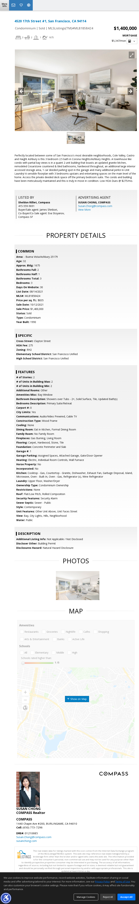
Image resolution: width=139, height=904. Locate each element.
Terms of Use (122, 881)
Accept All (126, 897)
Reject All (108, 897)
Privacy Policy (102, 881)
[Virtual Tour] (29, 5)
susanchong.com (26, 841)
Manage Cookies (86, 897)
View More (84, 209)
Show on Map (78, 699)
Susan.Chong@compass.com (95, 206)
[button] (6, 898)
